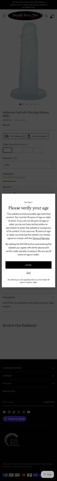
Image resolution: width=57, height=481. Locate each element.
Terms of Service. (41, 238)
